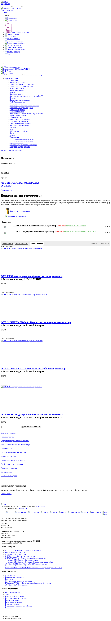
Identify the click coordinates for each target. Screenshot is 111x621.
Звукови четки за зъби (18, 115)
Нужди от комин (13, 34)
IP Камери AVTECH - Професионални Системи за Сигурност (28, 583)
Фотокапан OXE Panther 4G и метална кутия (21, 566)
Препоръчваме (7, 244)
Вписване (6, 8)
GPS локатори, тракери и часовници (23, 145)
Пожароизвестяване (14, 47)
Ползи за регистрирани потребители (18, 606)
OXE (11, 129)
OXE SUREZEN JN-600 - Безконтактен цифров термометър (36, 322)
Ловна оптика (12, 20)
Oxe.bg (3, 75)
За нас (7, 594)
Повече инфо (6, 494)
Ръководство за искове (13, 602)
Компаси (13, 98)
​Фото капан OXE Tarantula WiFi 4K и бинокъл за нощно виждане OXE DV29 (33, 568)
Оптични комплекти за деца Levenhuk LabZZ (26, 96)
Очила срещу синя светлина (20, 119)
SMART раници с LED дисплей (21, 86)
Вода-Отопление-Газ (17, 90)
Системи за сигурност (15, 41)
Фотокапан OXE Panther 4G (15, 554)
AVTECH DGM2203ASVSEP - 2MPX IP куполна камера (26, 564)
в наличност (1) (7, 164)
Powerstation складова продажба (21, 108)
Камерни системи (13, 39)
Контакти (8, 608)
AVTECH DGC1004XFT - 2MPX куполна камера (23, 550)
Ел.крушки (9, 579)
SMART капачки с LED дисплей (22, 84)
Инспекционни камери (20, 32)
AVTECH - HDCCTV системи (16, 585)
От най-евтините (21, 244)
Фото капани (12, 18)
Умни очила (14, 80)
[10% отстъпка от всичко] (10, 67)
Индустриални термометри (24, 139)
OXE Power (11, 36)
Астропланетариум (17, 88)
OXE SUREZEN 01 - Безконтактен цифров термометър (33, 368)
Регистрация (16, 8)
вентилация (14, 92)
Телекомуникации (13, 52)
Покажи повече (6, 190)
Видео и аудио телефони (16, 43)
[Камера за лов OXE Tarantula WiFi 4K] (15, 69)
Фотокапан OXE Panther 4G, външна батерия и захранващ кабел (29, 562)
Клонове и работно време (14, 596)
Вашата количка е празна (7, 11)
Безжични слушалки (17, 110)
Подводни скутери (16, 94)
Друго (12, 133)
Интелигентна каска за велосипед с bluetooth (26, 114)
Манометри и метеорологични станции (24, 106)
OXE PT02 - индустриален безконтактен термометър (32, 276)
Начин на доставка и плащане (16, 598)
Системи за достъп (14, 45)
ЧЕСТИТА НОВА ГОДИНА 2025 (20, 184)
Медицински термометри (23, 141)
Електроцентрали (16, 117)
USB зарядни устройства (19, 131)
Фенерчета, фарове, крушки (20, 147)
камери (12, 135)
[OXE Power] (6, 71)
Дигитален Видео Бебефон (19, 125)
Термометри (14, 137)
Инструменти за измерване (20, 100)
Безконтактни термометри (33, 75)
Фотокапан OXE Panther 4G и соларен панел (21, 560)
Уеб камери (14, 127)
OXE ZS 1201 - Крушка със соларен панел (20, 556)
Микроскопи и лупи (17, 104)
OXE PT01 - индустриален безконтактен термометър (32, 414)
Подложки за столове (17, 82)
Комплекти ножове (17, 112)
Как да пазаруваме (12, 600)
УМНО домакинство (17, 102)
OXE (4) (4, 178)
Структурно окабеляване (16, 49)
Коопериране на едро (13, 592)
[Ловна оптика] (7, 73)
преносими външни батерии (20, 123)
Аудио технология (16, 143)
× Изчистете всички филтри (11, 150)
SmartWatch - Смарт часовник (20, 121)
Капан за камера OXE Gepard (16, 552)
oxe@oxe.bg (5, 4)
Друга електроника (14, 54)
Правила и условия (12, 604)
